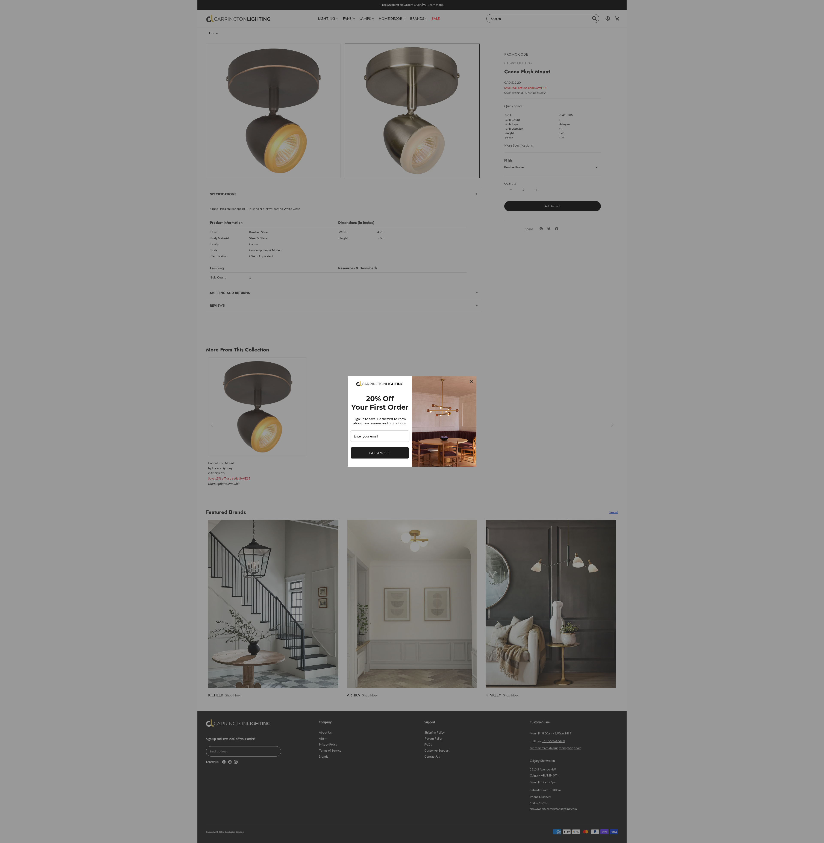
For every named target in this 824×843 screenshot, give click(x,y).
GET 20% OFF (379, 453)
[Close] (471, 381)
